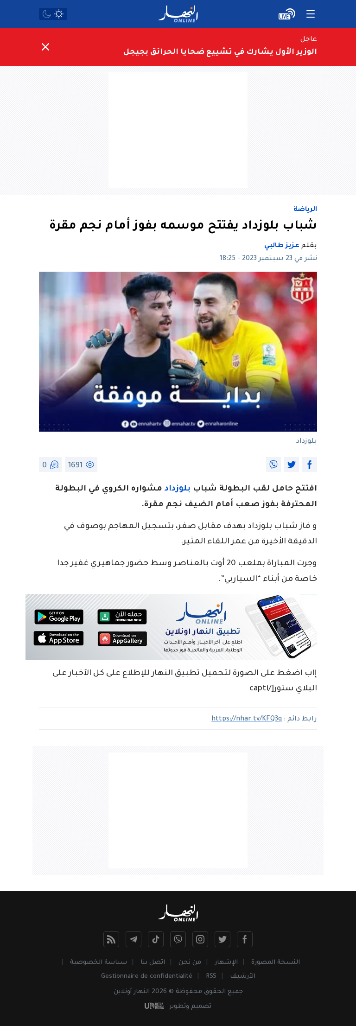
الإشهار (226, 962)
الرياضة (305, 210)
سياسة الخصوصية (98, 962)
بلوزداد (178, 489)
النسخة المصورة (275, 962)
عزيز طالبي (281, 246)
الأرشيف (242, 976)
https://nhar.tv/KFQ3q (246, 719)
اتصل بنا (152, 962)
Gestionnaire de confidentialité (146, 976)
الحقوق (215, 991)
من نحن (189, 962)
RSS (211, 976)
